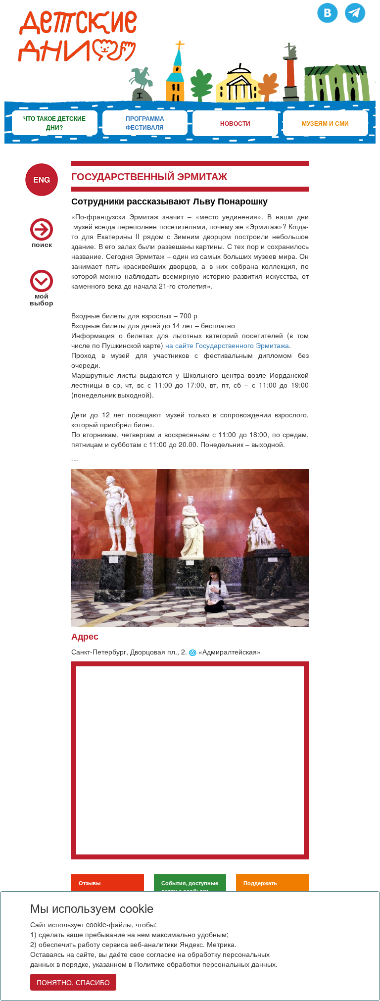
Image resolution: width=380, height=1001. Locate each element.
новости (235, 123)
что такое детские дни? (54, 123)
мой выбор (41, 299)
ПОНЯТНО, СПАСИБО (73, 982)
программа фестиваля (145, 123)
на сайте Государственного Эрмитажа (227, 345)
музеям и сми (325, 123)
